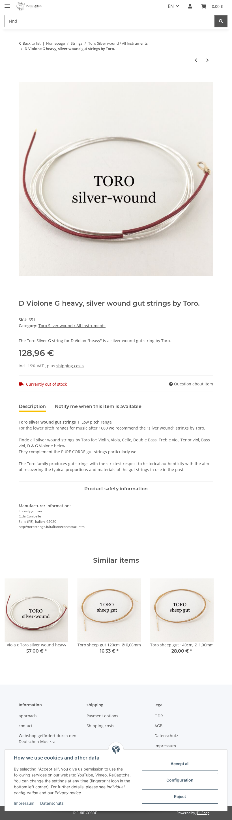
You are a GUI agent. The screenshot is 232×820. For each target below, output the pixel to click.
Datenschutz (52, 803)
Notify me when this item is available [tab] (98, 406)
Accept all (180, 763)
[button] (190, 6)
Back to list (32, 43)
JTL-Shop (202, 812)
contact (26, 725)
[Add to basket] (23, 78)
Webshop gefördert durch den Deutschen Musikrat (47, 738)
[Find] (220, 21)
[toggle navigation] (7, 3)
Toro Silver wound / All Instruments (72, 325)
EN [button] (171, 6)
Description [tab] (32, 406)
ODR (158, 715)
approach (28, 715)
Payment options (102, 715)
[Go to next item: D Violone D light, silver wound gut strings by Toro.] (207, 60)
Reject (180, 796)
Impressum (24, 803)
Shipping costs (100, 725)
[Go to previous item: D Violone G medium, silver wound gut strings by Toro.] (196, 60)
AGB (158, 725)
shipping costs (70, 365)
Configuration (180, 780)
